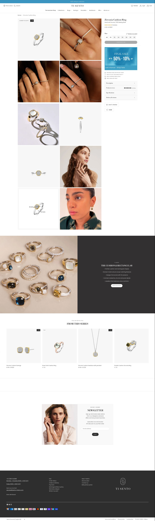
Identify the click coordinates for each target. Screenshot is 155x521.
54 (118, 37)
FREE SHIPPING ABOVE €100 (113, 76)
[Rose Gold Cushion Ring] (59, 346)
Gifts (99, 10)
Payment (51, 485)
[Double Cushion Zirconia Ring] (131, 346)
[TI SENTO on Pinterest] (9, 505)
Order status (52, 481)
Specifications (110, 93)
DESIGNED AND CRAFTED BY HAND (115, 72)
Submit (95, 434)
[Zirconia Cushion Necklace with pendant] (95, 346)
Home (19, 15)
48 (107, 37)
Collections (61, 10)
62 (134, 37)
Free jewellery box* (112, 78)
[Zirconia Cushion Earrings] (23, 346)
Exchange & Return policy (56, 487)
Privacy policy (121, 519)
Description (109, 83)
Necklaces (92, 10)
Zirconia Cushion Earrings (13, 365)
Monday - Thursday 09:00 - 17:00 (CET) (17, 481)
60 (130, 37)
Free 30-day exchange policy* (115, 74)
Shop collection (117, 285)
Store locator (85, 481)
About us (106, 10)
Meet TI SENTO (86, 479)
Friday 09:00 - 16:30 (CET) (13, 484)
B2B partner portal (87, 485)
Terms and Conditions (110, 519)
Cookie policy (130, 519)
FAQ (50, 479)
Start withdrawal (11, 494)
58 (126, 37)
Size (106, 33)
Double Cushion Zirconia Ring (122, 365)
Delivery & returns (111, 97)
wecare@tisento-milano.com (14, 490)
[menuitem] (111, 519)
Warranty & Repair (54, 489)
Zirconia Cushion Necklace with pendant (89, 365)
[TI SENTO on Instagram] (11, 505)
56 (122, 37)
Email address (86, 426)
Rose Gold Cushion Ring (49, 365)
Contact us (85, 483)
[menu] (15, 519)
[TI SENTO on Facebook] (7, 505)
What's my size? (132, 34)
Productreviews (121, 88)
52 (114, 37)
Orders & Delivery (54, 483)
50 (110, 37)
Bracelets (83, 10)
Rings (68, 10)
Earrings (75, 10)
